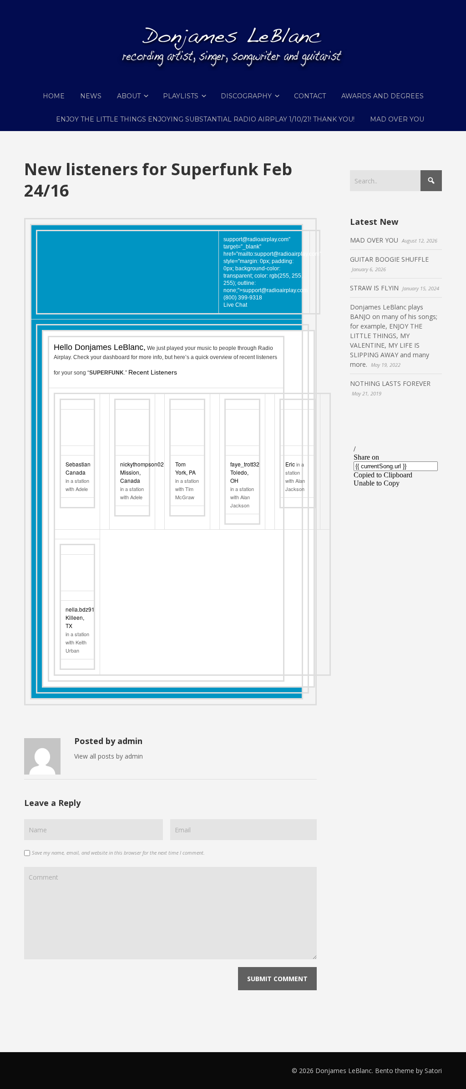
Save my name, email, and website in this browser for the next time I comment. (118, 852)
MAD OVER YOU (374, 240)
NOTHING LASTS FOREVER (390, 383)
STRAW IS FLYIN (374, 288)
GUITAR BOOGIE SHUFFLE (389, 259)
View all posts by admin (108, 756)
